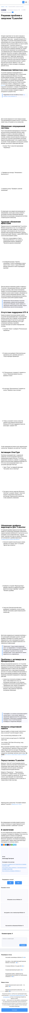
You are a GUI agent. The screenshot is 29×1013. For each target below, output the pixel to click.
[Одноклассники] (4, 845)
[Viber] (10, 845)
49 (17, 962)
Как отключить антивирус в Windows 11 (11, 870)
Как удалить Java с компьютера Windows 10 (14, 912)
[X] (8, 845)
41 (23, 966)
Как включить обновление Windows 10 (14, 925)
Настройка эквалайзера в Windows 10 (14, 957)
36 (13, 976)
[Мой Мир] (6, 845)
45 (22, 969)
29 (25, 957)
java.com (3, 85)
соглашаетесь (6, 997)
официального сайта (17, 804)
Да (10, 882)
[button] (23, 2)
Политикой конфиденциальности (17, 995)
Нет (18, 882)
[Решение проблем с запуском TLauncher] (14, 26)
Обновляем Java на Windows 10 (14, 899)
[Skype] (14, 845)
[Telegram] (16, 845)
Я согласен (14, 1010)
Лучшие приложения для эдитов (13, 969)
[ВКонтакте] (2, 845)
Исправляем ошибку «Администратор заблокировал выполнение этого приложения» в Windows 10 (16, 975)
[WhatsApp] (12, 845)
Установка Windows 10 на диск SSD (13, 966)
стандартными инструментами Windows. (10, 539)
